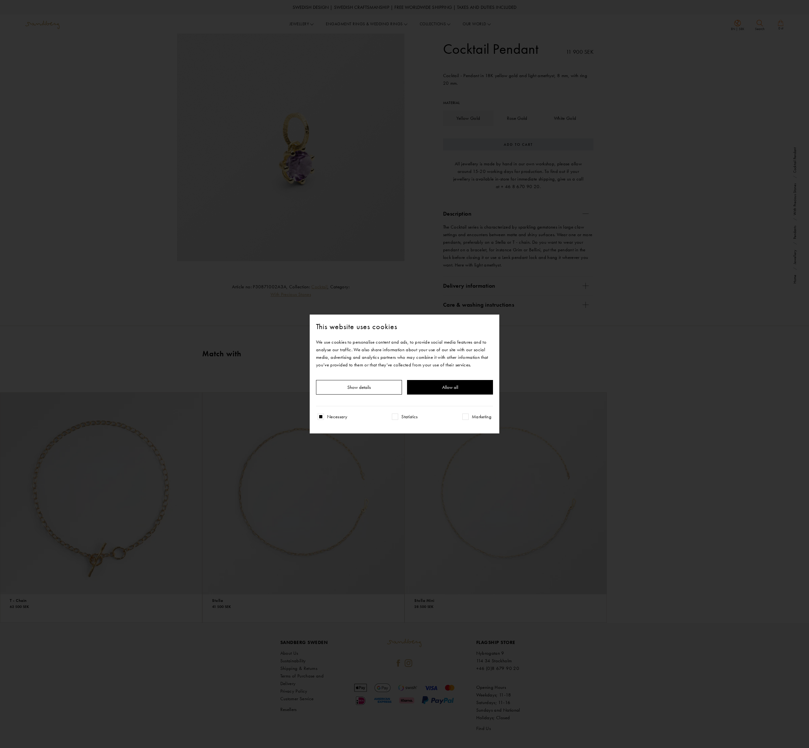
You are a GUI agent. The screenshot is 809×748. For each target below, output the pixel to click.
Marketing (481, 417)
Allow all (450, 387)
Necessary (337, 417)
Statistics (409, 417)
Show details (359, 387)
